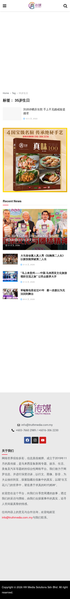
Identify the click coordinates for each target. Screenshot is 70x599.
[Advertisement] (35, 50)
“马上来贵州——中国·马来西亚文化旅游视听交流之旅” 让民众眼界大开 (44, 274)
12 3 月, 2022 (31, 118)
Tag (14, 93)
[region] (35, 160)
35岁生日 (23, 93)
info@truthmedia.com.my (17, 517)
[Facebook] (27, 440)
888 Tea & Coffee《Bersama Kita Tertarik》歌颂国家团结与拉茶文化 (34, 238)
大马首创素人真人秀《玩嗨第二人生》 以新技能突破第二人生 (43, 257)
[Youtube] (42, 440)
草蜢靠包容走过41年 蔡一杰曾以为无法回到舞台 (43, 292)
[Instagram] (35, 440)
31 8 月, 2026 (13, 245)
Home (6, 93)
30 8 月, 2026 (28, 299)
